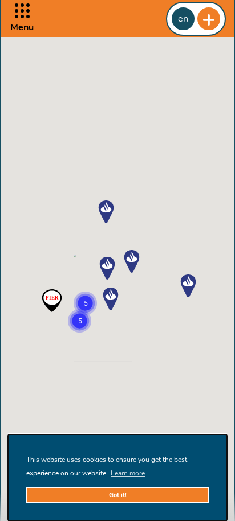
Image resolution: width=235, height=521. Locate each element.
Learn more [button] (128, 473)
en (183, 19)
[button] (22, 18)
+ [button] (209, 18)
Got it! (118, 495)
